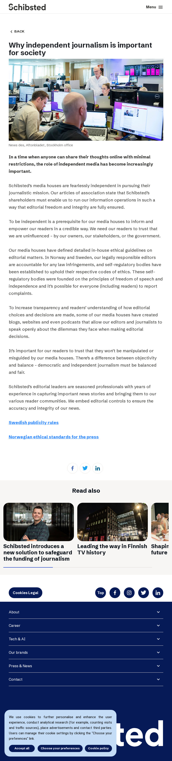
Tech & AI (17, 639)
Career (14, 625)
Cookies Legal (25, 592)
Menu (154, 7)
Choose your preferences (60, 748)
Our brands (18, 652)
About (14, 612)
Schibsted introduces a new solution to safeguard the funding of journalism (37, 552)
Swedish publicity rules (34, 422)
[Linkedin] (97, 468)
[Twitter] (85, 468)
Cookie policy (98, 748)
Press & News (20, 666)
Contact (15, 679)
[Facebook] (72, 468)
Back (16, 31)
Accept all (22, 748)
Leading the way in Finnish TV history (112, 549)
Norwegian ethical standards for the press (54, 437)
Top (100, 592)
